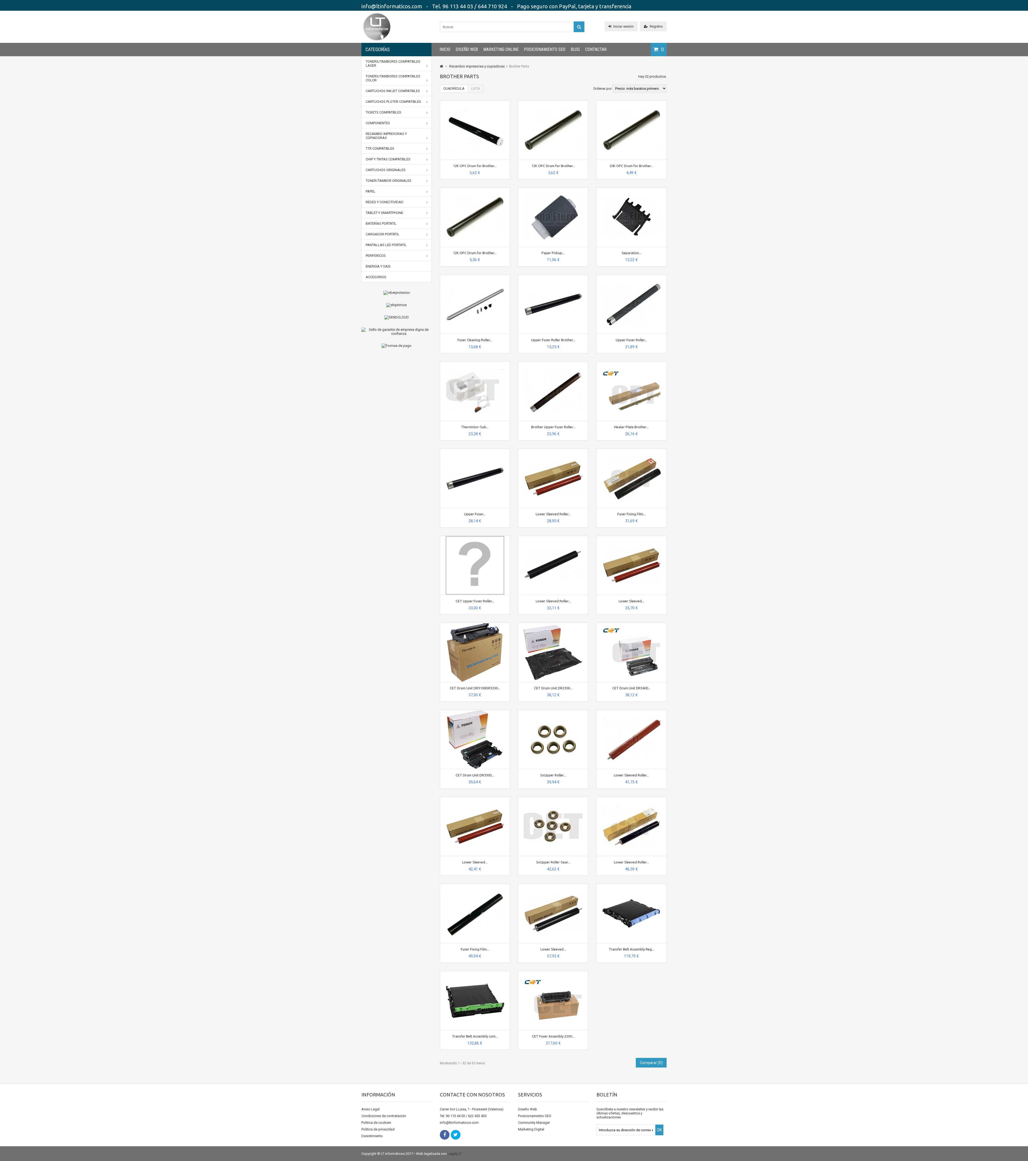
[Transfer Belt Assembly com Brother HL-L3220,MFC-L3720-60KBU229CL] (474, 973)
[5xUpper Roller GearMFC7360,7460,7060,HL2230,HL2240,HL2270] (553, 712)
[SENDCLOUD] (396, 317)
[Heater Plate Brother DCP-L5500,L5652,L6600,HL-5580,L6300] (631, 364)
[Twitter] (455, 1135)
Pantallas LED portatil (386, 245)
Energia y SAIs (378, 266)
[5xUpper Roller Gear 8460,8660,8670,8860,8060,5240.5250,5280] (553, 799)
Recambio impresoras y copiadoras (386, 136)
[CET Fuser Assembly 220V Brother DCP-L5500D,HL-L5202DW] (553, 973)
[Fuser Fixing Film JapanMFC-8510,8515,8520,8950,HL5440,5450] (474, 886)
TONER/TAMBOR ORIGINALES (388, 181)
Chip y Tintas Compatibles (388, 159)
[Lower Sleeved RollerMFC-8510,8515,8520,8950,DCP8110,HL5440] (553, 886)
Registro (656, 26)
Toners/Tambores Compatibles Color (393, 78)
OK (659, 1130)
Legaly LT (455, 1154)
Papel (370, 191)
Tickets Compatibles (383, 112)
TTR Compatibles (380, 148)
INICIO (445, 49)
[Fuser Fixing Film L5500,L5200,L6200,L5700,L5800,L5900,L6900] (631, 451)
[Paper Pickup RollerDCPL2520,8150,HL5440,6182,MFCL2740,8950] (553, 190)
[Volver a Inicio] (441, 66)
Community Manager (534, 1123)
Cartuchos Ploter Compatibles (393, 102)
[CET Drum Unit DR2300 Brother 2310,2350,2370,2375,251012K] (553, 625)
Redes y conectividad (384, 202)
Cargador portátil (382, 234)
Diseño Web (467, 49)
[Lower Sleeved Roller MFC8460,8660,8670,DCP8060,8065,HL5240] (631, 712)
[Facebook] (444, 1135)
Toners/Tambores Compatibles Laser (393, 63)
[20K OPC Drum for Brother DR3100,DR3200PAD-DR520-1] (631, 103)
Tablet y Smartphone (384, 213)
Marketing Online (501, 49)
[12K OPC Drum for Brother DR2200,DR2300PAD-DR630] (474, 190)
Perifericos (376, 256)
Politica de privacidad (378, 1129)
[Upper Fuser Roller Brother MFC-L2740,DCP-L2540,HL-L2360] (553, 277)
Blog (575, 49)
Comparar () (651, 1063)
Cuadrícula (453, 89)
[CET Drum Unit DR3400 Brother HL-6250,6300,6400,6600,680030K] (631, 625)
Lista (475, 89)
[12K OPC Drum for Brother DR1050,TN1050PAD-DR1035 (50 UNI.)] (474, 103)
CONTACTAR (596, 49)
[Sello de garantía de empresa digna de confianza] (396, 332)
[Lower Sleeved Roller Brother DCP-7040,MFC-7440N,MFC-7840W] (553, 451)
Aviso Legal (370, 1109)
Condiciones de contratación (383, 1116)
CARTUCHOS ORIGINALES (386, 170)
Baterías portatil (381, 223)
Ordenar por (602, 89)
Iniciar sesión (623, 26)
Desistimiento (372, 1136)
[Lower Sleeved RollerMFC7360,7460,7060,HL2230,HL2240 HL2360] (631, 538)
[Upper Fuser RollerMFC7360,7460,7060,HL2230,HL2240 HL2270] (474, 451)
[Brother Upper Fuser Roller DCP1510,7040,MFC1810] (553, 364)
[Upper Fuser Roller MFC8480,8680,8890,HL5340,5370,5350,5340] (631, 277)
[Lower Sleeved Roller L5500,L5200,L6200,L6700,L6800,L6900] (631, 799)
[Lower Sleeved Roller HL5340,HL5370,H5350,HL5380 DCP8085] (553, 538)
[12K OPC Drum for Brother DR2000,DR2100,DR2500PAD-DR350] (553, 103)
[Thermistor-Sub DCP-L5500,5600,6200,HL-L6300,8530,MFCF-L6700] (474, 364)
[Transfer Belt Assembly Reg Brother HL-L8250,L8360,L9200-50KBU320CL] (631, 886)
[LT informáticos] (377, 42)
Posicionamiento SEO (544, 49)
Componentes (378, 123)
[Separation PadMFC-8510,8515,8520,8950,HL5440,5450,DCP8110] (631, 190)
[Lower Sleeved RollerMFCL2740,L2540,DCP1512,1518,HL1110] (474, 799)
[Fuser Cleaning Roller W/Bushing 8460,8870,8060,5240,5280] (474, 277)
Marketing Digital (531, 1129)
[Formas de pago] (396, 346)
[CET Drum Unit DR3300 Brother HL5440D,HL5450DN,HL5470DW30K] (474, 712)
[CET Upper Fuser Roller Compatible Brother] (474, 538)
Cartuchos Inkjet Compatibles (393, 91)
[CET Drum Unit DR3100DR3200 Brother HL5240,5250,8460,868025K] (474, 625)
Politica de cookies (376, 1123)
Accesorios (376, 277)
